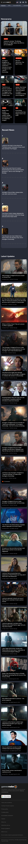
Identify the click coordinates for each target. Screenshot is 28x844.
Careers (3, 818)
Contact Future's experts (7, 805)
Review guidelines (5, 828)
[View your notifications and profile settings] (23, 2)
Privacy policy (4, 809)
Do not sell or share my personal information (12, 835)
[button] (25, 2)
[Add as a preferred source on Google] (6, 796)
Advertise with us (5, 825)
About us (3, 822)
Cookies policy (4, 812)
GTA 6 (9, 5)
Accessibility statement (7, 815)
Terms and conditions (6, 802)
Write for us (4, 831)
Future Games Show (17, 5)
